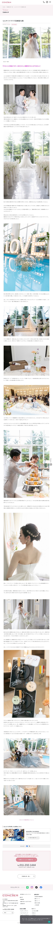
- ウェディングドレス (24, 910)
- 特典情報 (22, 899)
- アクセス (34, 915)
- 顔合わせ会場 (37, 902)
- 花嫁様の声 (22, 903)
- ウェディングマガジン (24, 915)
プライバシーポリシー (33, 919)
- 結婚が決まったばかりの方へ (26, 901)
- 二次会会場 (36, 905)
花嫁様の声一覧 (10, 7)
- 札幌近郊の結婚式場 (38, 896)
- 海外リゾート (37, 900)
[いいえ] (50, 916)
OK (49, 921)
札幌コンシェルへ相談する (26, 859)
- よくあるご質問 (35, 910)
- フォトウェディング (24, 913)
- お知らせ (34, 913)
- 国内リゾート (37, 898)
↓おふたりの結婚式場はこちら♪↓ (26, 819)
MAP (5, 912)
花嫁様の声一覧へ (26, 876)
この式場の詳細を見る (32, 837)
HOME (4, 7)
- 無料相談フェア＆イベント (25, 894)
